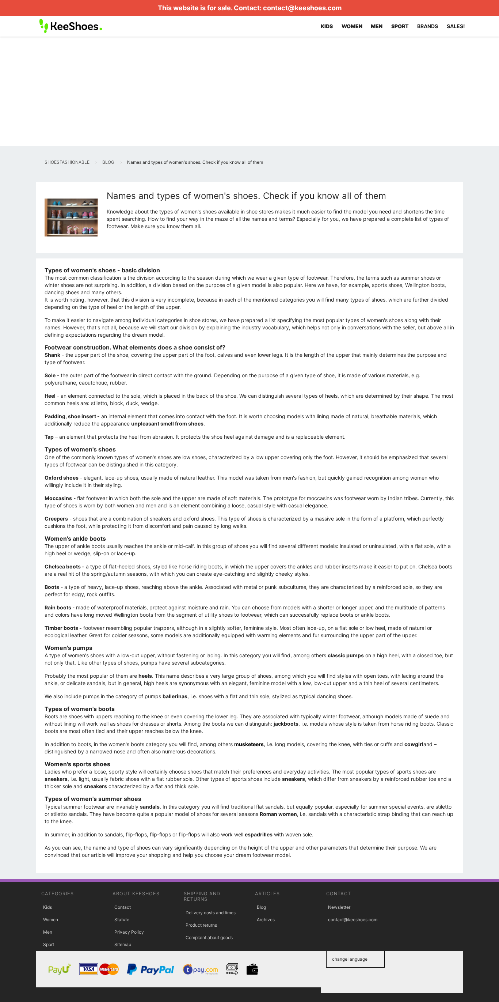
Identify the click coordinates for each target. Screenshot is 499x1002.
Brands (427, 26)
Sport (48, 944)
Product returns (201, 925)
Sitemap (122, 944)
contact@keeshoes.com (302, 8)
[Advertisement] (249, 91)
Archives (266, 919)
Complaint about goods (209, 937)
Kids (47, 907)
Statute (121, 919)
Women (50, 919)
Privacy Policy (129, 932)
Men (47, 932)
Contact (122, 907)
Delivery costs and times (211, 912)
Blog (261, 907)
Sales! (456, 26)
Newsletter (339, 907)
